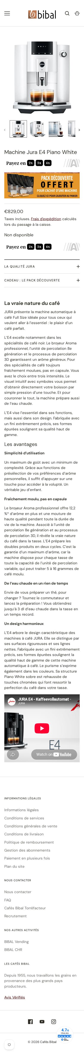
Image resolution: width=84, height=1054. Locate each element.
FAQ (7, 900)
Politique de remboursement (29, 842)
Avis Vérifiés (14, 997)
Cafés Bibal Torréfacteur (25, 908)
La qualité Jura (19, 266)
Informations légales (21, 810)
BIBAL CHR (13, 949)
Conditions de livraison (24, 834)
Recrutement (15, 916)
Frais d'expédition (46, 218)
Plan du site (14, 866)
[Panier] (77, 13)
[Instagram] (53, 1021)
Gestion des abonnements (27, 850)
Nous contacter (17, 891)
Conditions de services (24, 818)
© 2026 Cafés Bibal (42, 1042)
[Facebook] (30, 1021)
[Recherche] (67, 13)
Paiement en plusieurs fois (27, 858)
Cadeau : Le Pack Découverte (32, 280)
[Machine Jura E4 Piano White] (18, 129)
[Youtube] (42, 1021)
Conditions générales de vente (30, 826)
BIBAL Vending (16, 941)
